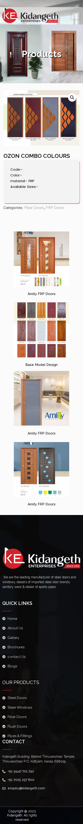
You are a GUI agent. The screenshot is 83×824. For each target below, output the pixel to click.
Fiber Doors (34, 208)
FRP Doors (55, 208)
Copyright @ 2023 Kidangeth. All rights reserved (22, 815)
